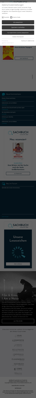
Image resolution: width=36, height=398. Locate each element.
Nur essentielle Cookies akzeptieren (18, 32)
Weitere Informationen (18, 37)
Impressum (24, 41)
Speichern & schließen (18, 27)
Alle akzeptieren (18, 22)
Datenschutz (31, 41)
